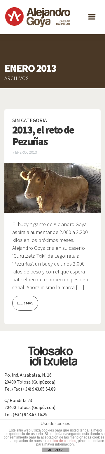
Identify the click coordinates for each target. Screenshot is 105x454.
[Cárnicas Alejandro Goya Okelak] (37, 17)
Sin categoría (29, 120)
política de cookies (61, 441)
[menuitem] (20, 76)
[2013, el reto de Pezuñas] (52, 188)
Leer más (25, 303)
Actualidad (16, 52)
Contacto (14, 64)
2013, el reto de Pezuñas (43, 135)
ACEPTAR (55, 450)
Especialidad (17, 29)
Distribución (17, 41)
